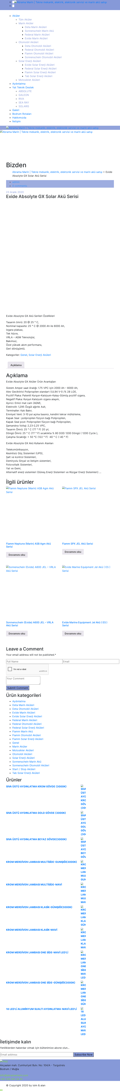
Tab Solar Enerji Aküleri (38, 76)
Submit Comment (17, 687)
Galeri (15, 110)
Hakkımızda (19, 117)
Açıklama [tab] (16, 365)
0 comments (19, 185)
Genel (23, 354)
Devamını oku (17, 554)
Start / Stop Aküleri (23, 769)
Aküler (16, 15)
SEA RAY (24, 102)
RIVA (21, 98)
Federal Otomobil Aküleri (39, 49)
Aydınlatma (18, 83)
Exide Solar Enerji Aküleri (40, 64)
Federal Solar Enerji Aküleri (41, 68)
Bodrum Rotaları (21, 113)
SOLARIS (24, 106)
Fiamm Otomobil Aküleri (39, 53)
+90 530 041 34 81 (11, 1079)
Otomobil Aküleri (28, 42)
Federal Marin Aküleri (37, 34)
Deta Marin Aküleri (36, 27)
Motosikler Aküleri (23, 750)
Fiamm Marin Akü (22, 731)
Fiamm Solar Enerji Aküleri (40, 72)
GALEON (24, 94)
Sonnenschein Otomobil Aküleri (43, 57)
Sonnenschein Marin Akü (39, 30)
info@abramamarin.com (14, 1075)
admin (16, 182)
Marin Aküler (26, 23)
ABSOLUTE (25, 91)
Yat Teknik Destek (23, 87)
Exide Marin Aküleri (36, 38)
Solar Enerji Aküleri (30, 61)
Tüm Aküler (25, 19)
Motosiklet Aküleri (29, 79)
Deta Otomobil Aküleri (38, 45)
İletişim (16, 121)
